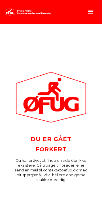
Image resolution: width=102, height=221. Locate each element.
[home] (26, 12)
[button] (90, 12)
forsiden (67, 165)
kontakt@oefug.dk (60, 170)
